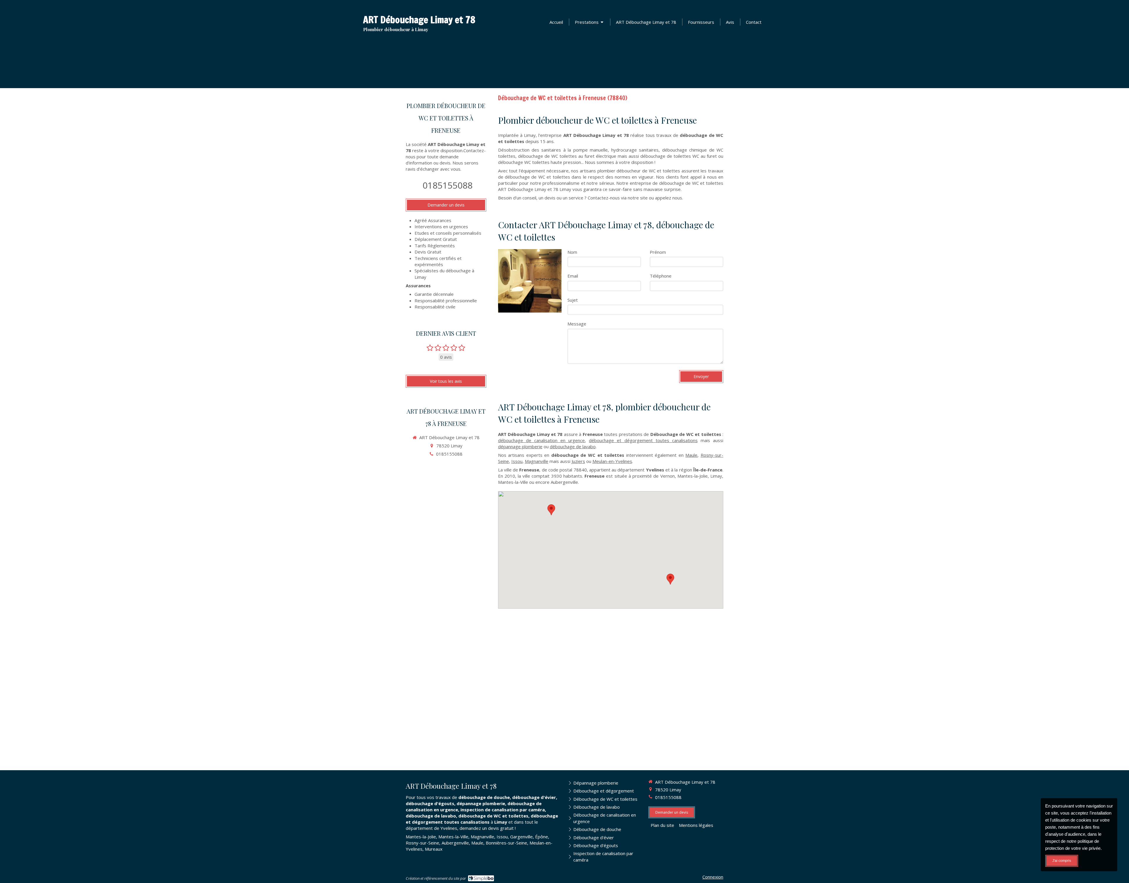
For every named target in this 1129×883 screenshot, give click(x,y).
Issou (516, 461)
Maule (691, 455)
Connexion (712, 877)
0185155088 (447, 185)
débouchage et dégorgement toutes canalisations (643, 440)
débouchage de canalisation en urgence (541, 440)
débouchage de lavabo (573, 446)
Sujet (572, 300)
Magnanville (536, 461)
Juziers (578, 461)
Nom (572, 252)
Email (572, 276)
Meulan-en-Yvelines (612, 461)
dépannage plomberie (520, 446)
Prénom (658, 252)
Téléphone (661, 276)
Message (576, 324)
